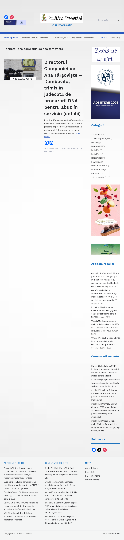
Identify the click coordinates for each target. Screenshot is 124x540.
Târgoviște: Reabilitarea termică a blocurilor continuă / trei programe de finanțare (105, 383)
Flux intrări (90, 472)
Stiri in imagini (97, 177)
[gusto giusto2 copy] (105, 210)
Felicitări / (95, 154)
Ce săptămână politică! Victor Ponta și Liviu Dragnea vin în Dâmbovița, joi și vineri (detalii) (60, 519)
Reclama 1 (96, 173)
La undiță (95, 162)
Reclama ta (103, 20)
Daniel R (95, 366)
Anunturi (95, 134)
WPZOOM (116, 534)
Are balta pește (22, 79)
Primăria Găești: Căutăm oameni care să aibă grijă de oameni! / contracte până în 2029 (21, 495)
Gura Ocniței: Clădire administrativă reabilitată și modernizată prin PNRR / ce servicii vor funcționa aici (21, 485)
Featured (95, 146)
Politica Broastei (71, 148)
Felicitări (95, 150)
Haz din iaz (96, 158)
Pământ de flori (98, 166)
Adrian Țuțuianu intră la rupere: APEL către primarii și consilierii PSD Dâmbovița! (61, 495)
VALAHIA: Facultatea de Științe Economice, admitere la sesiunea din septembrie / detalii (20, 516)
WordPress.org (92, 480)
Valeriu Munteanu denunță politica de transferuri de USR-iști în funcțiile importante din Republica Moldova (21, 506)
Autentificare (91, 468)
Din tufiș (95, 142)
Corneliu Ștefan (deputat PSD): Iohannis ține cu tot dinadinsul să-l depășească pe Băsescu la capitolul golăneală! (105, 410)
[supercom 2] (105, 249)
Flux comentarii (92, 476)
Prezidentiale (97, 169)
